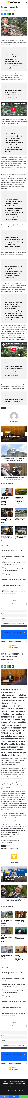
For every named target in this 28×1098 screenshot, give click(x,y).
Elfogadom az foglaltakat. (13, 623)
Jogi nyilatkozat (11, 1086)
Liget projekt (8, 407)
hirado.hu (7, 73)
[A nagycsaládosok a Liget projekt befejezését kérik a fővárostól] (21, 530)
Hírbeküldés (11, 1083)
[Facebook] (2, 14)
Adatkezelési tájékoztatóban (13, 623)
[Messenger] (5, 14)
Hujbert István (5, 10)
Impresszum (5, 1083)
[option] (14, 434)
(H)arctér (7, 431)
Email (2, 608)
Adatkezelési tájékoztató (20, 1083)
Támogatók (17, 1086)
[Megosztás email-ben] (10, 14)
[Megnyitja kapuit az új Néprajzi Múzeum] (21, 512)
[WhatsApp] (8, 14)
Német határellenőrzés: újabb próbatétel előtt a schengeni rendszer (13, 437)
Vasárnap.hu (22, 1081)
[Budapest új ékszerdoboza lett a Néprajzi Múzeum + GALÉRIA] (7, 512)
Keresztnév (3, 618)
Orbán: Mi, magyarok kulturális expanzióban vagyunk (6, 537)
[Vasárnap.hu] (14, 2)
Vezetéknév (3, 613)
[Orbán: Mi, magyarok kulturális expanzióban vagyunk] (7, 530)
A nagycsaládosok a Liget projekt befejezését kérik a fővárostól (21, 537)
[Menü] (2, 2)
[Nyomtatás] (13, 14)
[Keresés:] (26, 2)
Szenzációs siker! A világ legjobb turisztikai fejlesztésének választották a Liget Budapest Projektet (20, 498)
